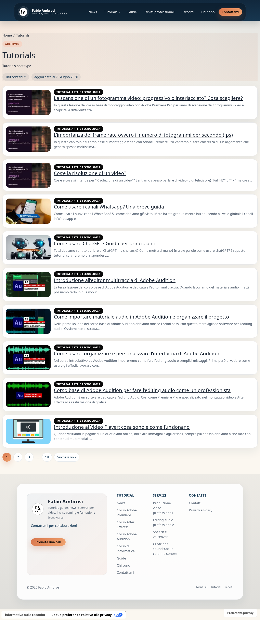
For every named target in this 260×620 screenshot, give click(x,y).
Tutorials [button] (110, 12)
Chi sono (208, 12)
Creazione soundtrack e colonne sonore (165, 549)
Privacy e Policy (200, 510)
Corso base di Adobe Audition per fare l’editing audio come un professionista (142, 390)
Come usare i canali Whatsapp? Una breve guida (109, 206)
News (93, 12)
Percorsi (187, 12)
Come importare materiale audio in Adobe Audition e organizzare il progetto (141, 316)
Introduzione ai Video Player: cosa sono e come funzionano (122, 426)
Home (7, 35)
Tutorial (216, 587)
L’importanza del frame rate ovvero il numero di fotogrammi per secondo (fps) (143, 134)
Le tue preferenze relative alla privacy (82, 615)
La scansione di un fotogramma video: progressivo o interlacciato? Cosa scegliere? (148, 98)
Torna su (202, 587)
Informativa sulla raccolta (25, 615)
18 (47, 457)
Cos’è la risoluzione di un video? (90, 173)
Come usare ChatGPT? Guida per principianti (104, 243)
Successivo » (66, 457)
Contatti (195, 503)
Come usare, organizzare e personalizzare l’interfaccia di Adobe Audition (136, 353)
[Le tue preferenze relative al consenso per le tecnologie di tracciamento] (240, 613)
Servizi (228, 587)
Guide (132, 12)
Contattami (230, 12)
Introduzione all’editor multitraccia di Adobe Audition (115, 280)
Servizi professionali (159, 12)
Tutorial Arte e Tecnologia (78, 92)
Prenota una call (48, 542)
